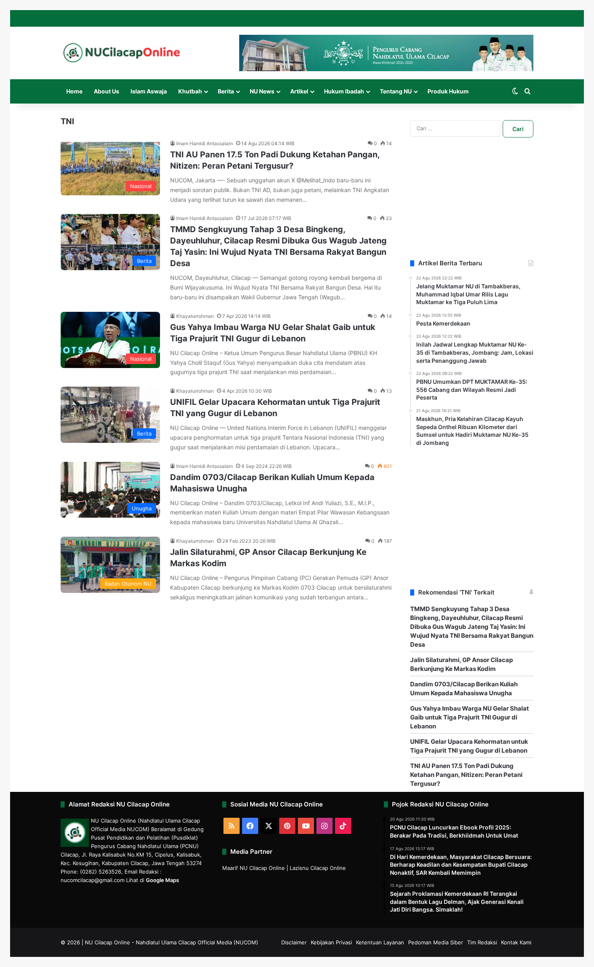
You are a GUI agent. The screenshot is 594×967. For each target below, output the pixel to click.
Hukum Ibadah (344, 91)
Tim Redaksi (482, 942)
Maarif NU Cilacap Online (253, 868)
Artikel (299, 91)
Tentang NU (396, 91)
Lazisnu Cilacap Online (318, 868)
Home (74, 91)
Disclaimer (294, 942)
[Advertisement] (471, 208)
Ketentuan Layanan (380, 942)
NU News (262, 91)
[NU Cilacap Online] (121, 53)
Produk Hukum (448, 91)
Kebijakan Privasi (331, 942)
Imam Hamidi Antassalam (204, 143)
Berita (226, 91)
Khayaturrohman (195, 316)
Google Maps (162, 880)
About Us (106, 91)
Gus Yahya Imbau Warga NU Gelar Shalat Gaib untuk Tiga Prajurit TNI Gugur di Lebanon (469, 717)
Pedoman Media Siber (435, 942)
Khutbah (190, 91)
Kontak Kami (516, 942)
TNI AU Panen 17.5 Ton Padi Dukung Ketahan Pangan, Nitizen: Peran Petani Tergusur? (466, 774)
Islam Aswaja (149, 91)
